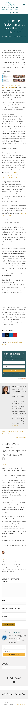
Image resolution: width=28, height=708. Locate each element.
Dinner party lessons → (19, 437)
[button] (14, 654)
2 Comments (22, 37)
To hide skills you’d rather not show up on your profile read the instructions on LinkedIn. (14, 174)
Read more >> (16, 426)
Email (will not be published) (11, 608)
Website (4, 616)
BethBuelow (4, 464)
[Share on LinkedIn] (11, 335)
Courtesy (10, 342)
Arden (15, 37)
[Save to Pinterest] (15, 335)
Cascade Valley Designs (19, 704)
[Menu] (24, 5)
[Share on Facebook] (3, 335)
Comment (5, 581)
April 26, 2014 (5, 466)
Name (4, 600)
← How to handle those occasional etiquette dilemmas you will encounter (14, 432)
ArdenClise (4, 558)
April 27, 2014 (5, 559)
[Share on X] (7, 335)
